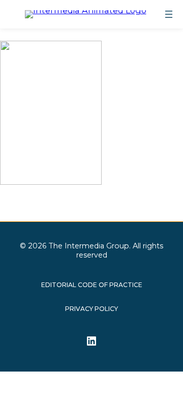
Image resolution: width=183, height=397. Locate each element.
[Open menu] (169, 14)
